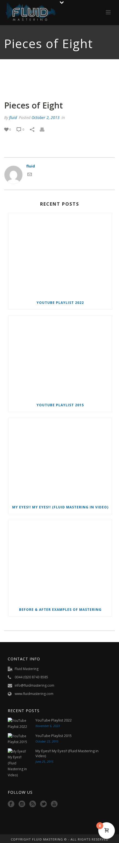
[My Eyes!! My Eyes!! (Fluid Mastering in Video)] (60, 459)
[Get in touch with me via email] (29, 175)
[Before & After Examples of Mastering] (60, 561)
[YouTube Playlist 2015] (60, 357)
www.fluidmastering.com (34, 693)
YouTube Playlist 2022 (60, 302)
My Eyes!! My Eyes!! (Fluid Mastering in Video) (60, 507)
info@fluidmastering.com (34, 685)
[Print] (45, 129)
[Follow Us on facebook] (11, 804)
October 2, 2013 (46, 117)
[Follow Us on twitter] (43, 804)
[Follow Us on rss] (32, 804)
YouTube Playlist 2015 (60, 405)
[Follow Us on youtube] (54, 804)
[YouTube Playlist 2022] (60, 254)
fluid (13, 117)
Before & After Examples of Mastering (60, 609)
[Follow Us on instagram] (22, 804)
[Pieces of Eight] (59, 76)
